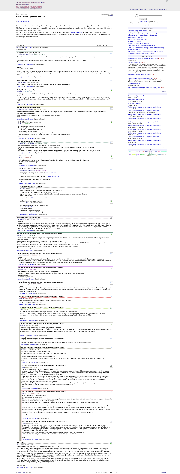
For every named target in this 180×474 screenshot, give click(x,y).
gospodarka (149, 155)
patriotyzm (154, 155)
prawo (154, 151)
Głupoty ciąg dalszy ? (147, 67)
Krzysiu (19, 67)
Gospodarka (159, 154)
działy (141, 9)
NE (151, 151)
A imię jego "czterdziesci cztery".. (138, 30)
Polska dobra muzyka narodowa (29, 156)
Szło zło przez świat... (134, 84)
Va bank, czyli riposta (134, 41)
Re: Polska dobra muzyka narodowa (31, 169)
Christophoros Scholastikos (25, 54)
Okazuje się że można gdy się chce (141, 75)
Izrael (130, 151)
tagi (145, 9)
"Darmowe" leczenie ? (134, 49)
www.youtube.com (76, 32)
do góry (164, 472)
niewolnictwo (136, 151)
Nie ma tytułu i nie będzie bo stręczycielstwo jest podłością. (146, 47)
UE (139, 151)
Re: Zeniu (20, 442)
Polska (150, 153)
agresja (142, 155)
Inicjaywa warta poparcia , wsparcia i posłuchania (146, 59)
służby (141, 154)
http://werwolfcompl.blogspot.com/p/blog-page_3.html (146, 88)
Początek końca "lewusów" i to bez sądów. (141, 54)
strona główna (134, 9)
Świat (148, 151)
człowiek (137, 154)
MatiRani (19, 91)
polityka (163, 154)
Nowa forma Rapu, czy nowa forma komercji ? (142, 45)
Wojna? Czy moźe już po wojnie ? (138, 43)
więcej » (26, 4)
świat (146, 151)
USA (155, 154)
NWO (156, 151)
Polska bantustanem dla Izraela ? (138, 39)
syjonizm (132, 151)
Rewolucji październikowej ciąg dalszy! (145, 79)
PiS (143, 151)
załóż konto (28, 47)
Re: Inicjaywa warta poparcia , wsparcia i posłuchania (144, 107)
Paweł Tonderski (21, 82)
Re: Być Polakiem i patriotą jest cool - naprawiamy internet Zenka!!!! (39, 233)
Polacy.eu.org (40, 2)
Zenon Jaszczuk (21, 219)
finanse (145, 155)
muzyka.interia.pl (23, 21)
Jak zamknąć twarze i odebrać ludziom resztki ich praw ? (145, 52)
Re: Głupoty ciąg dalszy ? (136, 96)
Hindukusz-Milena (25, 203)
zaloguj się (19, 47)
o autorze (150, 9)
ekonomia (143, 154)
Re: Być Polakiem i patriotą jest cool (28, 52)
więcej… (164, 91)
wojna (159, 151)
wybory (130, 154)
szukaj (156, 9)
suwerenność (134, 154)
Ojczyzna (157, 155)
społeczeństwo (164, 151)
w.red (111, 15)
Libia (150, 151)
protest (142, 151)
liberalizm (137, 155)
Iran (140, 155)
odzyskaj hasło (147, 25)
